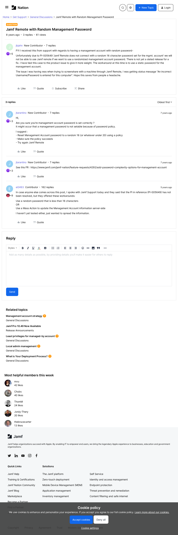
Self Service (96, 473)
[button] (7, 8)
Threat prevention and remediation (109, 490)
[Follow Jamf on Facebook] (36, 455)
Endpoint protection (101, 485)
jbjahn (19, 45)
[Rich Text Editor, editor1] (89, 268)
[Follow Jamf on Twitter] (9, 455)
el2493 (20, 187)
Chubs (18, 391)
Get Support (20, 16)
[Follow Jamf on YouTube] (23, 455)
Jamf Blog (13, 490)
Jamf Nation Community (21, 485)
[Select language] (130, 7)
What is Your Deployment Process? (27, 356)
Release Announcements (20, 330)
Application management (56, 490)
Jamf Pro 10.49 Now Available (23, 326)
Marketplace (15, 496)
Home (6, 16)
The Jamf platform (52, 473)
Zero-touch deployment (55, 479)
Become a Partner (18, 501)
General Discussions (41, 16)
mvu (16, 381)
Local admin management (21, 346)
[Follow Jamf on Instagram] (29, 455)
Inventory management (55, 496)
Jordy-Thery (21, 411)
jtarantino (21, 112)
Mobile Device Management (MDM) (62, 485)
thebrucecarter (22, 421)
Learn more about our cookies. (152, 512)
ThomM (18, 401)
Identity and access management (109, 479)
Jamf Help (13, 473)
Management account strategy (24, 315)
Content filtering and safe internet (109, 496)
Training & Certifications (21, 479)
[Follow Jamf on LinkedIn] (16, 455)
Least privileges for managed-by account (30, 336)
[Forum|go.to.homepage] (20, 7)
